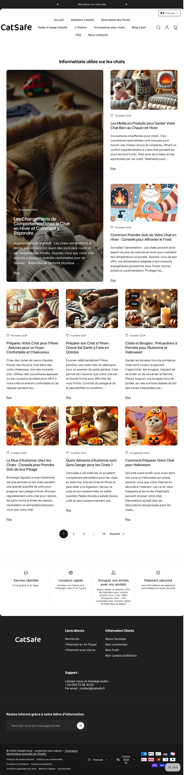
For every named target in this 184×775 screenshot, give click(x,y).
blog (132, 303)
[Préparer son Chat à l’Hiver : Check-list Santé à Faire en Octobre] (90, 316)
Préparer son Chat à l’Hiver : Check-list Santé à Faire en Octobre (87, 354)
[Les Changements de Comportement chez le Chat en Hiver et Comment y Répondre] (54, 180)
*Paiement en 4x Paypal (81, 655)
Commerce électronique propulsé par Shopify (42, 763)
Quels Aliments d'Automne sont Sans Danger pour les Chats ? (90, 473)
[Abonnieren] (80, 737)
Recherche (72, 650)
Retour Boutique (115, 650)
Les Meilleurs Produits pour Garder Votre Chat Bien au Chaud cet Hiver (141, 127)
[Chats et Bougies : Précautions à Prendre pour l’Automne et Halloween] (149, 316)
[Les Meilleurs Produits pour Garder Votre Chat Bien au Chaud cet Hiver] (142, 90)
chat (132, 311)
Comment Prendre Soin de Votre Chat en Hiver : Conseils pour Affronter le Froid (142, 240)
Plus (17, 281)
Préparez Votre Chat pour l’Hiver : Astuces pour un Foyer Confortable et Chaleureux (30, 354)
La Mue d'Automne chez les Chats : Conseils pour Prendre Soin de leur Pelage (30, 476)
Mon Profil (112, 661)
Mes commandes (116, 655)
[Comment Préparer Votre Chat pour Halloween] (149, 437)
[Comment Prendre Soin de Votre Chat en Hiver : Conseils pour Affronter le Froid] (142, 206)
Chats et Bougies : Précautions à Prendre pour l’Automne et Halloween (147, 354)
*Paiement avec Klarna (80, 661)
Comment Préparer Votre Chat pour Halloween (147, 473)
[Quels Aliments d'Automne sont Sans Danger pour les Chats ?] (90, 437)
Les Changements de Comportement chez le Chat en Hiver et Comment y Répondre (42, 234)
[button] (167, 13)
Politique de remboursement (20, 770)
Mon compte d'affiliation (121, 667)
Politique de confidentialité (49, 770)
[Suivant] (126, 4)
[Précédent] (58, 4)
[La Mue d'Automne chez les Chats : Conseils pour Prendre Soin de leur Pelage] (32, 437)
